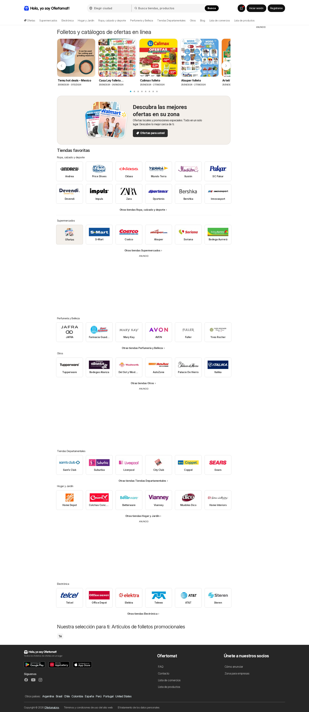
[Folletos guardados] (241, 8)
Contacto (163, 673)
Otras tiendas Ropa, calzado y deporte (142, 209)
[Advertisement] (143, 284)
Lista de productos (244, 20)
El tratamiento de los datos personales (139, 707)
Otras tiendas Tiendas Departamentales (142, 480)
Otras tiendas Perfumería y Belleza (142, 347)
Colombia (77, 696)
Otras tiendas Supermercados (142, 250)
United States (123, 696)
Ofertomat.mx (51, 707)
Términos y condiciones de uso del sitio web (88, 707)
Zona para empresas (237, 673)
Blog (202, 20)
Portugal (108, 696)
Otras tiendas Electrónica (142, 613)
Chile (67, 696)
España (89, 696)
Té (60, 636)
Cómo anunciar (234, 666)
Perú (98, 696)
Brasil (59, 696)
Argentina (48, 696)
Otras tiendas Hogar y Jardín (142, 515)
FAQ (160, 666)
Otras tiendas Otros (142, 383)
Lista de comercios (219, 20)
